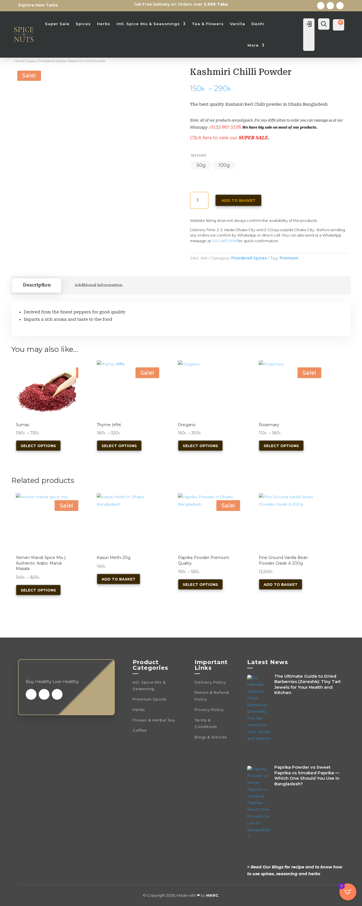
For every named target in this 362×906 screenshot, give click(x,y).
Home (19, 61)
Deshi (257, 23)
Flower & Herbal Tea (154, 720)
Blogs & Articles (211, 737)
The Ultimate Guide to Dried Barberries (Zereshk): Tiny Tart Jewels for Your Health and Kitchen (307, 684)
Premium (288, 258)
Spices (83, 23)
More (253, 45)
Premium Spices (150, 699)
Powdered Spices (52, 61)
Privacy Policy (209, 709)
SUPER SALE (253, 137)
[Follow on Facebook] (320, 5)
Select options (38, 445)
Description (36, 285)
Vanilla (237, 23)
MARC (212, 895)
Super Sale (57, 23)
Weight (199, 155)
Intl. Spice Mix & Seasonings (148, 23)
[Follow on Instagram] (340, 5)
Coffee (140, 730)
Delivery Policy (210, 682)
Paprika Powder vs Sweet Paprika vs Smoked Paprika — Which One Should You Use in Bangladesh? (306, 775)
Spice (31, 61)
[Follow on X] (330, 5)
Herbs (103, 23)
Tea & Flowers (208, 23)
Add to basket (238, 200)
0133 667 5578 (225, 127)
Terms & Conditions (206, 723)
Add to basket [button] (118, 579)
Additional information (98, 285)
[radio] (201, 165)
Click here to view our (214, 137)
